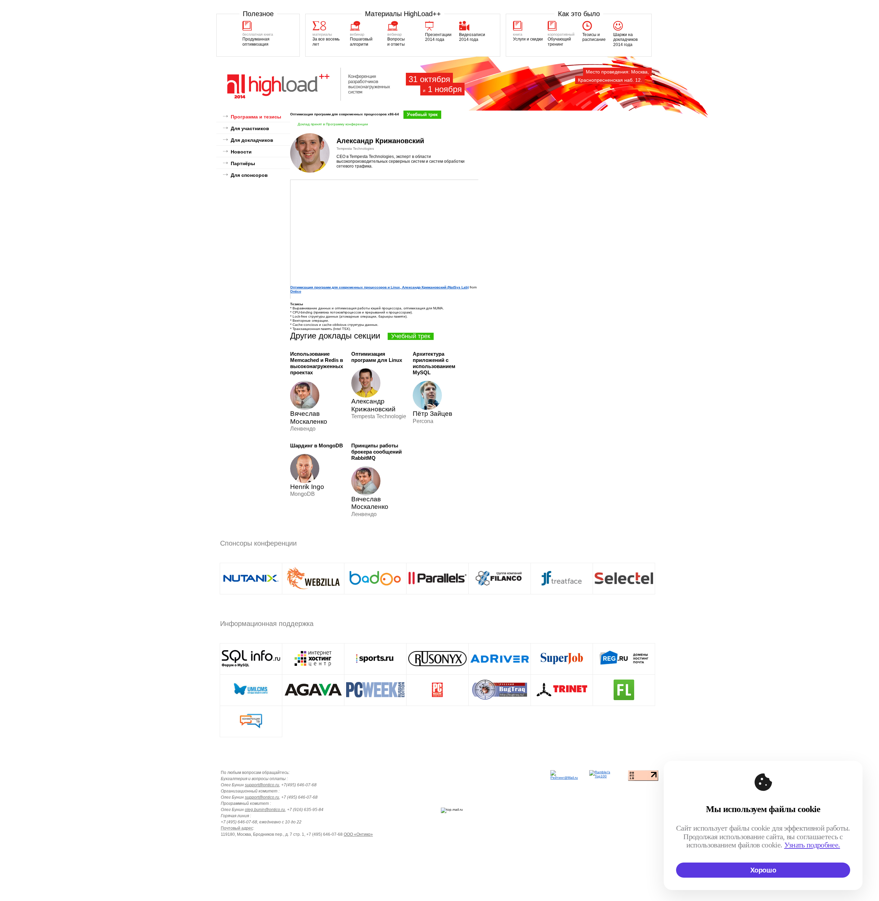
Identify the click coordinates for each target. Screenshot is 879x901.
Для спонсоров (249, 175)
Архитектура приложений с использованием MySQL (434, 363)
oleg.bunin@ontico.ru (265, 809)
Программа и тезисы (256, 116)
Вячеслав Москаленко (308, 417)
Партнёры (243, 163)
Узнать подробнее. (812, 845)
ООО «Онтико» (358, 834)
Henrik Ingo (307, 486)
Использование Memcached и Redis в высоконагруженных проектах (316, 363)
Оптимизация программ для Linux (376, 357)
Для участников (250, 128)
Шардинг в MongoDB (316, 445)
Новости (241, 152)
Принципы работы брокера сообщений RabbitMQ (376, 452)
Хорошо (763, 870)
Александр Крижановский (380, 141)
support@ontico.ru (262, 785)
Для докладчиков (252, 140)
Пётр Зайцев (432, 413)
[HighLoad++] (309, 100)
